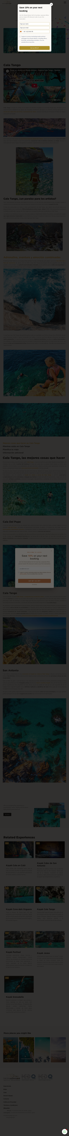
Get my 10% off (34, 48)
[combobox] (22, 31)
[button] (64, 1131)
